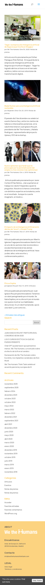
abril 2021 (8, 424)
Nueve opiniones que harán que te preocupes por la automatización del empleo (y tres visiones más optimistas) (21, 168)
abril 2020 (8, 439)
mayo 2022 (8, 406)
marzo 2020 (9, 442)
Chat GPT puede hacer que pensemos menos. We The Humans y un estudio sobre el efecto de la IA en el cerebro (22, 349)
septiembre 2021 (11, 420)
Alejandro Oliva (12, 111)
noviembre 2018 (10, 472)
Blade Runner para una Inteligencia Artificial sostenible (22, 107)
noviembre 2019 (10, 453)
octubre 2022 (10, 402)
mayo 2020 (9, 435)
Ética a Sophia (10, 283)
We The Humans (13, 49)
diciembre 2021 (10, 417)
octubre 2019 (9, 457)
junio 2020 (8, 431)
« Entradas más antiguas (14, 315)
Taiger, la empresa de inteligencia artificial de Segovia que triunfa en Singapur (21, 46)
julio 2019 (8, 461)
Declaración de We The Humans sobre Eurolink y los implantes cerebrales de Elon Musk (21, 358)
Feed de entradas (11, 506)
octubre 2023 (10, 398)
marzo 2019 (9, 464)
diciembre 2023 (10, 395)
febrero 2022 (9, 413)
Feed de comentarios (13, 510)
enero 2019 (9, 468)
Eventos (7, 485)
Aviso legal (8, 567)
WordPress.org (10, 513)
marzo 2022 (9, 409)
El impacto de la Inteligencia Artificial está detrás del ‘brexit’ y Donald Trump (21, 228)
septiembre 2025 (11, 387)
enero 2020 (9, 446)
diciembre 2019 (10, 450)
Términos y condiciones (13, 569)
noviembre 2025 (11, 384)
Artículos (32, 286)
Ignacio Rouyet (12, 286)
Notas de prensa (11, 489)
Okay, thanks (37, 581)
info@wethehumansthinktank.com (16, 556)
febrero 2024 (9, 391)
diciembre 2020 (10, 428)
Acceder (7, 502)
